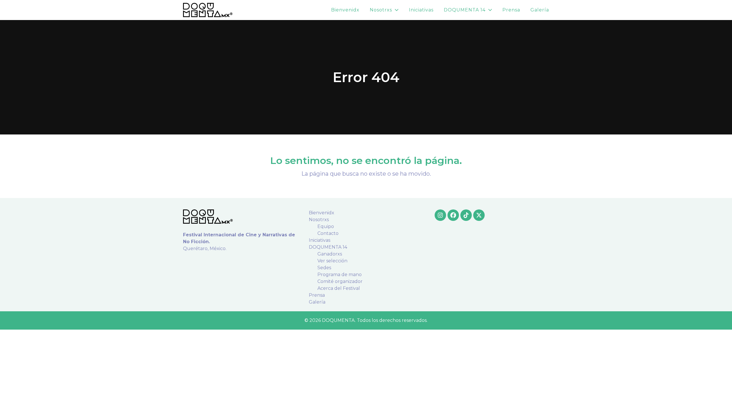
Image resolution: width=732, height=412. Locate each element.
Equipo (325, 226)
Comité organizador (340, 281)
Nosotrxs (319, 219)
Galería (317, 302)
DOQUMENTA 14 (328, 247)
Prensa (317, 295)
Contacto (328, 233)
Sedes (324, 267)
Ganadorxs (329, 254)
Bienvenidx (321, 212)
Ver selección (332, 261)
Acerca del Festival (338, 288)
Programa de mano (339, 274)
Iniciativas (319, 240)
